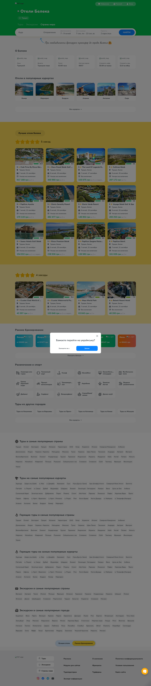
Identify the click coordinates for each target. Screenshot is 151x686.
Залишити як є (64, 348)
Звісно (87, 348)
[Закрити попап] (97, 336)
